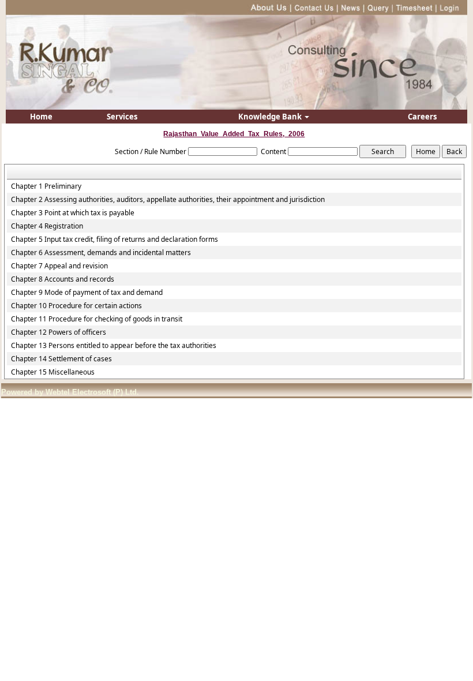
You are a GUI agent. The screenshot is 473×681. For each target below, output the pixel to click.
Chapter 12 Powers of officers (58, 332)
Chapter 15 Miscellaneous (53, 372)
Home (41, 116)
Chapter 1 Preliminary (46, 186)
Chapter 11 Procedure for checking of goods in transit (96, 319)
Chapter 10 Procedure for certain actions (76, 305)
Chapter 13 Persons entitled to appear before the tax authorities (113, 345)
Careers (422, 116)
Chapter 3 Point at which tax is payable (72, 213)
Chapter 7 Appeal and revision (59, 266)
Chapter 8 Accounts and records (62, 279)
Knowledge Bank (270, 116)
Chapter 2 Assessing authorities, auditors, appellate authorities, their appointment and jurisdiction (168, 199)
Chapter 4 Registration (47, 226)
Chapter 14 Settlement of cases (61, 359)
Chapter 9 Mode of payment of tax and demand (87, 292)
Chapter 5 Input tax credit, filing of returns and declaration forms (114, 239)
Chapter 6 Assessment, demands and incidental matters (101, 252)
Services (122, 116)
